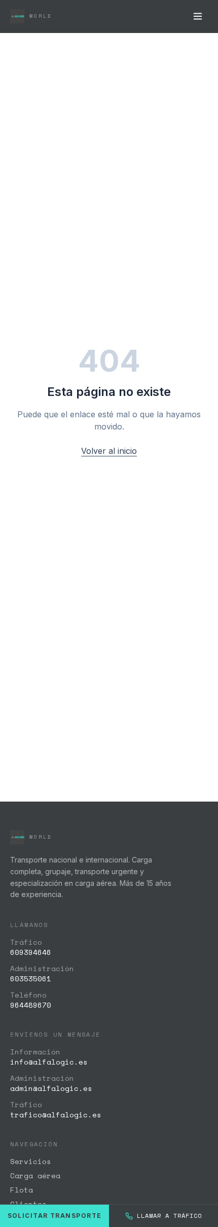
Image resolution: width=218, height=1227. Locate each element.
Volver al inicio (109, 451)
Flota (21, 1189)
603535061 (30, 978)
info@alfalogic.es (49, 1061)
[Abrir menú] (198, 16)
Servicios (30, 1161)
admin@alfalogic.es (51, 1088)
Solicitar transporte (55, 1215)
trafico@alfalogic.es (55, 1114)
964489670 (30, 1005)
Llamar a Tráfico (169, 1215)
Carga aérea (35, 1175)
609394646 (30, 952)
